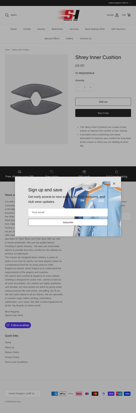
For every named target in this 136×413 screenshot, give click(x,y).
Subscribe (68, 222)
